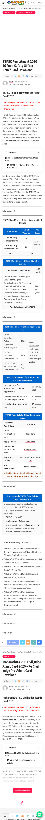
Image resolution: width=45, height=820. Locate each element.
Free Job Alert (30, 449)
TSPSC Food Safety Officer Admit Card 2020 (21, 159)
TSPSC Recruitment (26, 13)
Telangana (24, 521)
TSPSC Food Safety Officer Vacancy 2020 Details (22, 166)
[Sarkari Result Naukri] (16, 3)
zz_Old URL (8, 807)
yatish (11, 82)
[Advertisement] (22, 36)
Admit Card (9, 13)
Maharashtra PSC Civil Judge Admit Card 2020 (22, 754)
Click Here (30, 434)
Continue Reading (22, 790)
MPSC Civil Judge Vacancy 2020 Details (21, 761)
